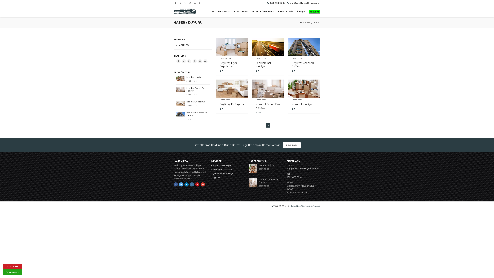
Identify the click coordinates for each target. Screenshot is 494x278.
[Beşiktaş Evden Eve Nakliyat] (185, 11)
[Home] (301, 22)
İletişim (216, 177)
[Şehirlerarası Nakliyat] (268, 47)
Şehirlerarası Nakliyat (223, 173)
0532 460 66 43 (277, 3)
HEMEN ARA (291, 145)
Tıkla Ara (13, 266)
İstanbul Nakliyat (302, 104)
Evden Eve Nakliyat (222, 165)
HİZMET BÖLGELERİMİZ (263, 11)
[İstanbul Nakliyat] (304, 89)
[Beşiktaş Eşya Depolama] (232, 47)
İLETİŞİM (301, 11)
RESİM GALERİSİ (285, 11)
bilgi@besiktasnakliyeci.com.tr (305, 3)
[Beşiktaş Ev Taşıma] (232, 89)
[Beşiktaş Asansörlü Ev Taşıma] (304, 47)
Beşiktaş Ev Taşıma (231, 104)
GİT (221, 71)
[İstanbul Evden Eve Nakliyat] (268, 89)
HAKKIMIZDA (224, 11)
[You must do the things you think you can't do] (253, 168)
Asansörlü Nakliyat (222, 169)
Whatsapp (13, 272)
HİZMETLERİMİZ (241, 11)
